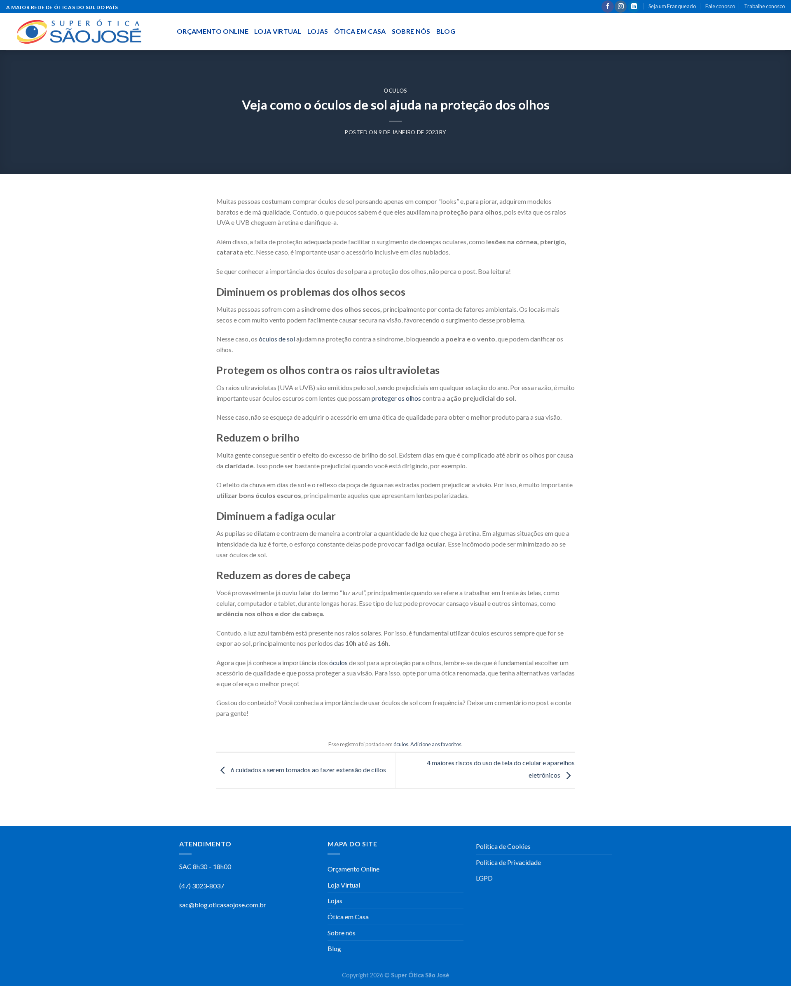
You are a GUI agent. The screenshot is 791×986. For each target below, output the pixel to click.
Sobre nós (411, 31)
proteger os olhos (396, 398)
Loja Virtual (278, 31)
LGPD (484, 878)
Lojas (317, 31)
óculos (395, 90)
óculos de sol (277, 339)
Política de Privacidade (509, 862)
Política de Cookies (503, 846)
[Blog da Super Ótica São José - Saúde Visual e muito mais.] (85, 31)
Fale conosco (720, 6)
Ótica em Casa (360, 31)
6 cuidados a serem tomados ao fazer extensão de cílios (307, 769)
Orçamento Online (212, 31)
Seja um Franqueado (672, 6)
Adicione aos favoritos (435, 744)
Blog (445, 31)
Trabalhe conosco (764, 6)
